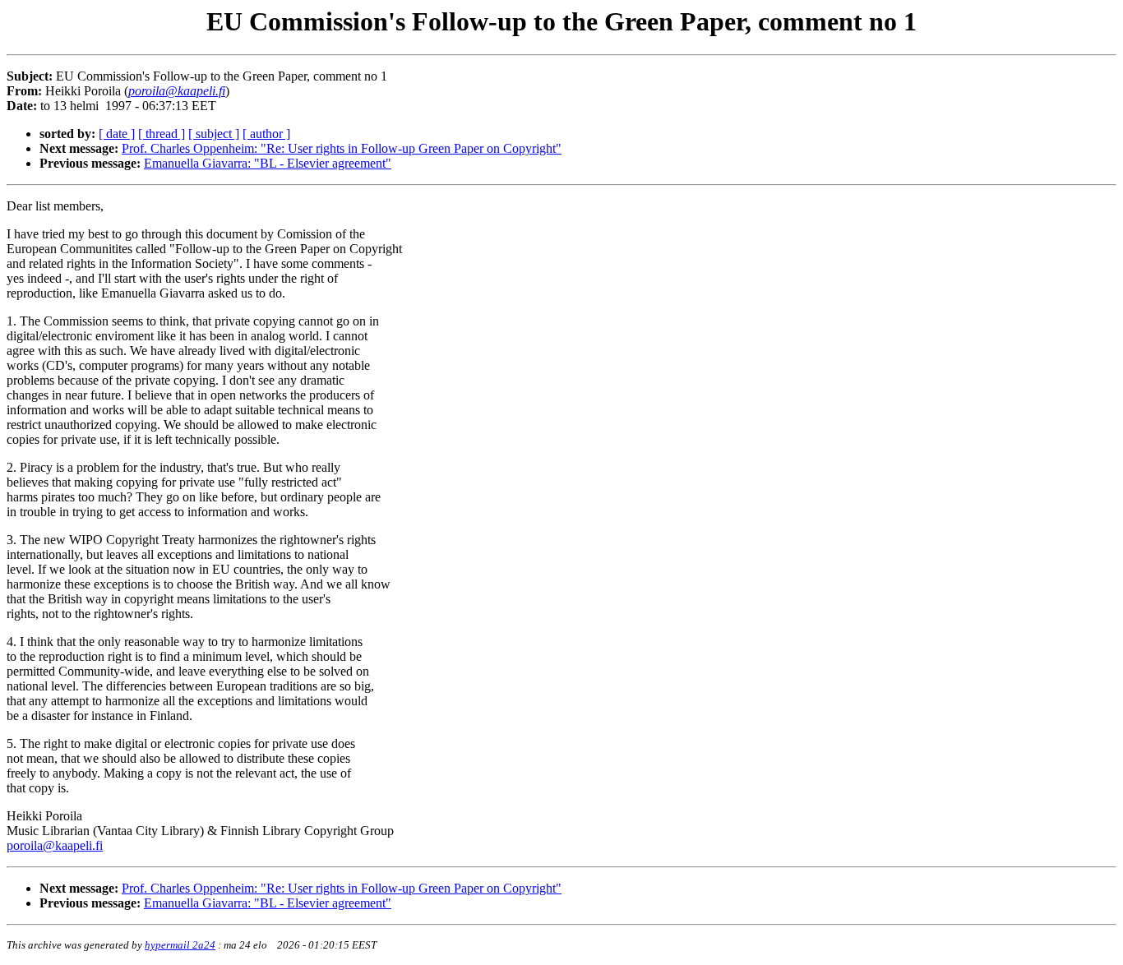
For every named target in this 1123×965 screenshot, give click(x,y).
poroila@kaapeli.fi (55, 845)
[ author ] (266, 134)
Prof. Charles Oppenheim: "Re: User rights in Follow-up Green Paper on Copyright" (342, 148)
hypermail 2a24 (180, 945)
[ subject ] (213, 134)
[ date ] (117, 134)
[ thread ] (161, 134)
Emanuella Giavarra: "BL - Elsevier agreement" (267, 163)
